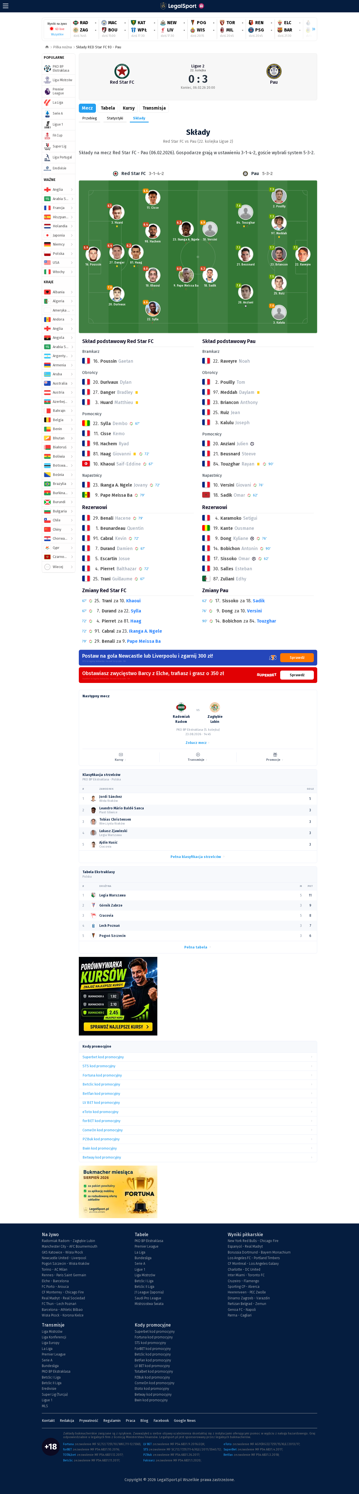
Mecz (87, 108)
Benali (108, 641)
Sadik (259, 600)
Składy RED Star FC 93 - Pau (98, 47)
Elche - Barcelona (55, 1281)
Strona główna (47, 47)
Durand (109, 611)
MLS (45, 1406)
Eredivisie (49, 1389)
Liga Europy (50, 1343)
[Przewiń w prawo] (311, 29)
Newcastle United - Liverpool (64, 1258)
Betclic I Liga (144, 1281)
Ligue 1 (140, 1270)
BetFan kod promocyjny (153, 1360)
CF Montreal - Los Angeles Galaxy (253, 1264)
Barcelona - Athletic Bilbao (62, 1310)
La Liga (140, 1252)
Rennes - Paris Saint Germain (64, 1275)
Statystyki (115, 118)
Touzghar (266, 621)
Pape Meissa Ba (144, 641)
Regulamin (112, 1420)
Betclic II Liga (144, 1287)
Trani (107, 600)
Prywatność (88, 1420)
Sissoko (230, 600)
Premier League (146, 1246)
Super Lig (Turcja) (55, 1395)
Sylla (136, 611)
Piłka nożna (62, 47)
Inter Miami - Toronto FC (246, 1275)
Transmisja (154, 108)
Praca (130, 1420)
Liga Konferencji (54, 1337)
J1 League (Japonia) (149, 1292)
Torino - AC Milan (54, 1270)
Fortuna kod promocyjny (154, 1337)
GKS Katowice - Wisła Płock (62, 1252)
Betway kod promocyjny (153, 1395)
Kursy (129, 108)
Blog (144, 1420)
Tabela (108, 108)
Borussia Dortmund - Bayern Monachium (259, 1252)
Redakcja (67, 1420)
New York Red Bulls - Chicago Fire (253, 1241)
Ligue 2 (197, 66)
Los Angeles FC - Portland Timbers (254, 1258)
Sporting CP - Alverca (243, 1287)
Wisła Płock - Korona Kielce (63, 1315)
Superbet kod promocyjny (155, 1332)
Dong (227, 611)
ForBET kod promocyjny (153, 1349)
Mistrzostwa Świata (149, 1304)
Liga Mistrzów (145, 1275)
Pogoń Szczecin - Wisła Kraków (65, 1264)
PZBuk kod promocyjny (152, 1377)
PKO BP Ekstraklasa (149, 1241)
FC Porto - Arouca (55, 1287)
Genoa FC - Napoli (242, 1310)
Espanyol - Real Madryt (245, 1246)
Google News (185, 1420)
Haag (135, 621)
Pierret (109, 621)
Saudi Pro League (148, 1298)
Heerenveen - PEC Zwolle (247, 1292)
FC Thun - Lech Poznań (59, 1304)
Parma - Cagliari (240, 1315)
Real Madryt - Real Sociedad (63, 1298)
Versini (254, 611)
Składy (139, 118)
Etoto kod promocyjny (152, 1389)
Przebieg (89, 118)
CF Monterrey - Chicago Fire (63, 1292)
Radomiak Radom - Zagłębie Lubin (68, 1241)
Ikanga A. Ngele (145, 631)
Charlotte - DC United (244, 1270)
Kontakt (48, 1420)
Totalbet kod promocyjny (154, 1371)
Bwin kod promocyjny (151, 1400)
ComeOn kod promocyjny (154, 1383)
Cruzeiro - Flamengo (243, 1281)
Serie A (140, 1264)
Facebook (161, 1420)
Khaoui (133, 600)
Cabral (108, 631)
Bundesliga (143, 1258)
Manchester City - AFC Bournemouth (69, 1246)
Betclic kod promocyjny (153, 1354)
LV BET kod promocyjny (152, 1366)
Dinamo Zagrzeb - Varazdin (249, 1298)
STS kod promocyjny (150, 1343)
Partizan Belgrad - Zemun (247, 1304)
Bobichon (232, 621)
